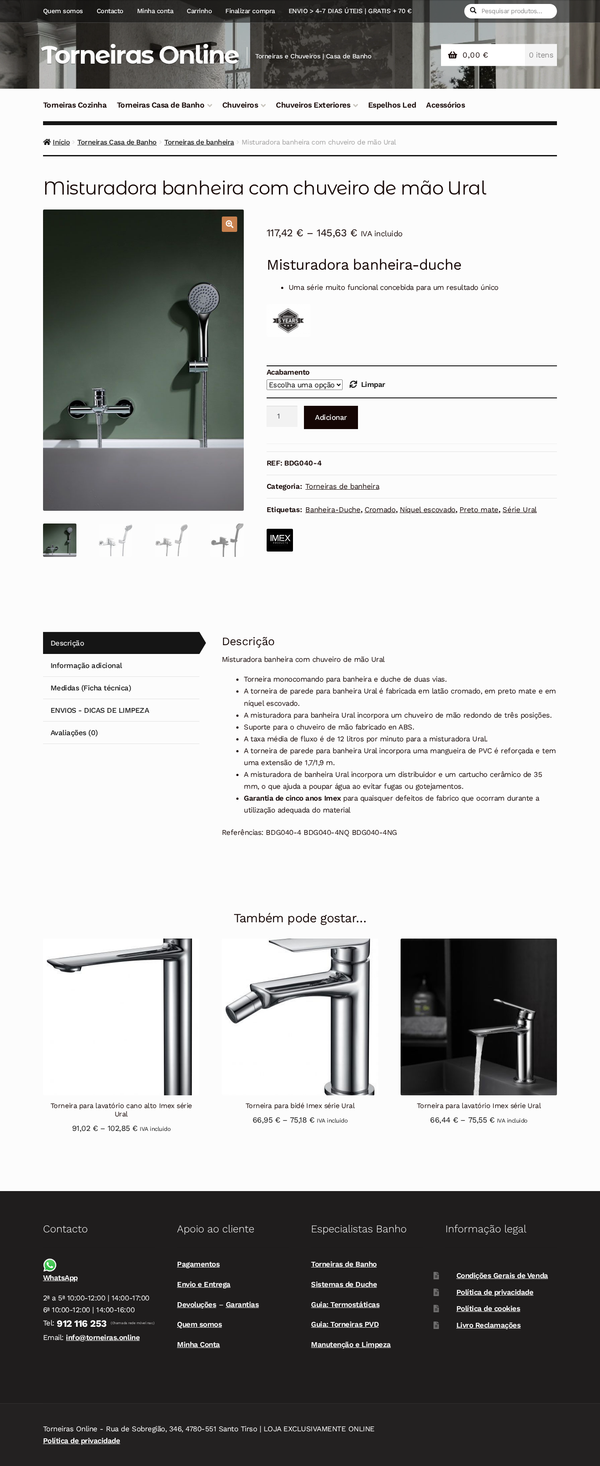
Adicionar (331, 417)
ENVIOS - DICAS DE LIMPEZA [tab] (100, 710)
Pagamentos (198, 1264)
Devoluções (196, 1304)
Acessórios (445, 105)
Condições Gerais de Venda (502, 1275)
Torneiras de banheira (199, 142)
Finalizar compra (250, 11)
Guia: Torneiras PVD (345, 1324)
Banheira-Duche (332, 509)
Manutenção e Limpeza (350, 1344)
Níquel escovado (427, 509)
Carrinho (199, 11)
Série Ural (519, 509)
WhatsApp (60, 1277)
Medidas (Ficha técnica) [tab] (91, 687)
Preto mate (479, 509)
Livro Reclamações (488, 1325)
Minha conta (155, 11)
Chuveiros (240, 105)
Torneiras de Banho (343, 1264)
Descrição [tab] (67, 643)
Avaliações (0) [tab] (74, 732)
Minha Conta (198, 1344)
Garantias (242, 1304)
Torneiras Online (140, 55)
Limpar (373, 384)
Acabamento (288, 372)
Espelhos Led (392, 105)
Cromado (380, 509)
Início (61, 142)
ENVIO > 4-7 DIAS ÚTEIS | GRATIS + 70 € (350, 11)
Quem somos (63, 11)
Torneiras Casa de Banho (161, 105)
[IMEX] (280, 540)
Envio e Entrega (204, 1284)
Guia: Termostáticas (345, 1304)
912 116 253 (82, 1323)
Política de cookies (488, 1308)
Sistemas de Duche (344, 1284)
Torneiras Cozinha (75, 105)
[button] (229, 224)
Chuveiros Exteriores (313, 105)
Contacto (110, 11)
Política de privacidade (495, 1292)
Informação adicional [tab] (86, 665)
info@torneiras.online (103, 1337)
